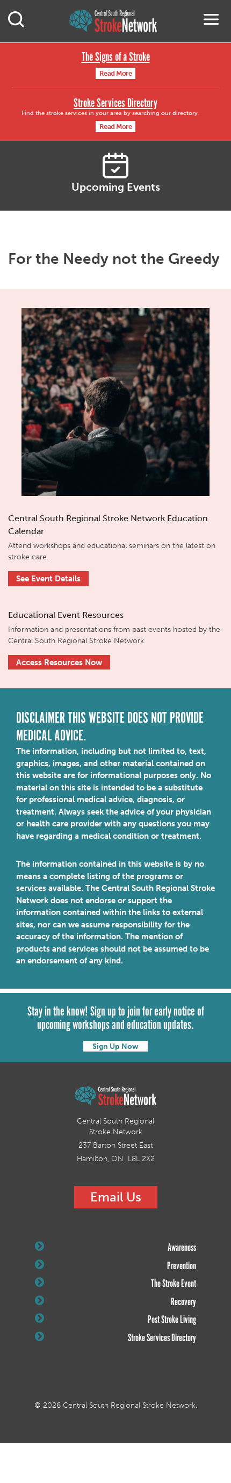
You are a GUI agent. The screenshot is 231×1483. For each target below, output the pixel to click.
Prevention (181, 1266)
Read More (115, 73)
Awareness (182, 1248)
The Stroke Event (173, 1284)
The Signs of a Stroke (116, 57)
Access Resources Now (59, 662)
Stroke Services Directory (115, 103)
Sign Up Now (115, 1046)
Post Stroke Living (172, 1320)
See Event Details (48, 579)
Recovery (183, 1302)
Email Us (115, 1197)
